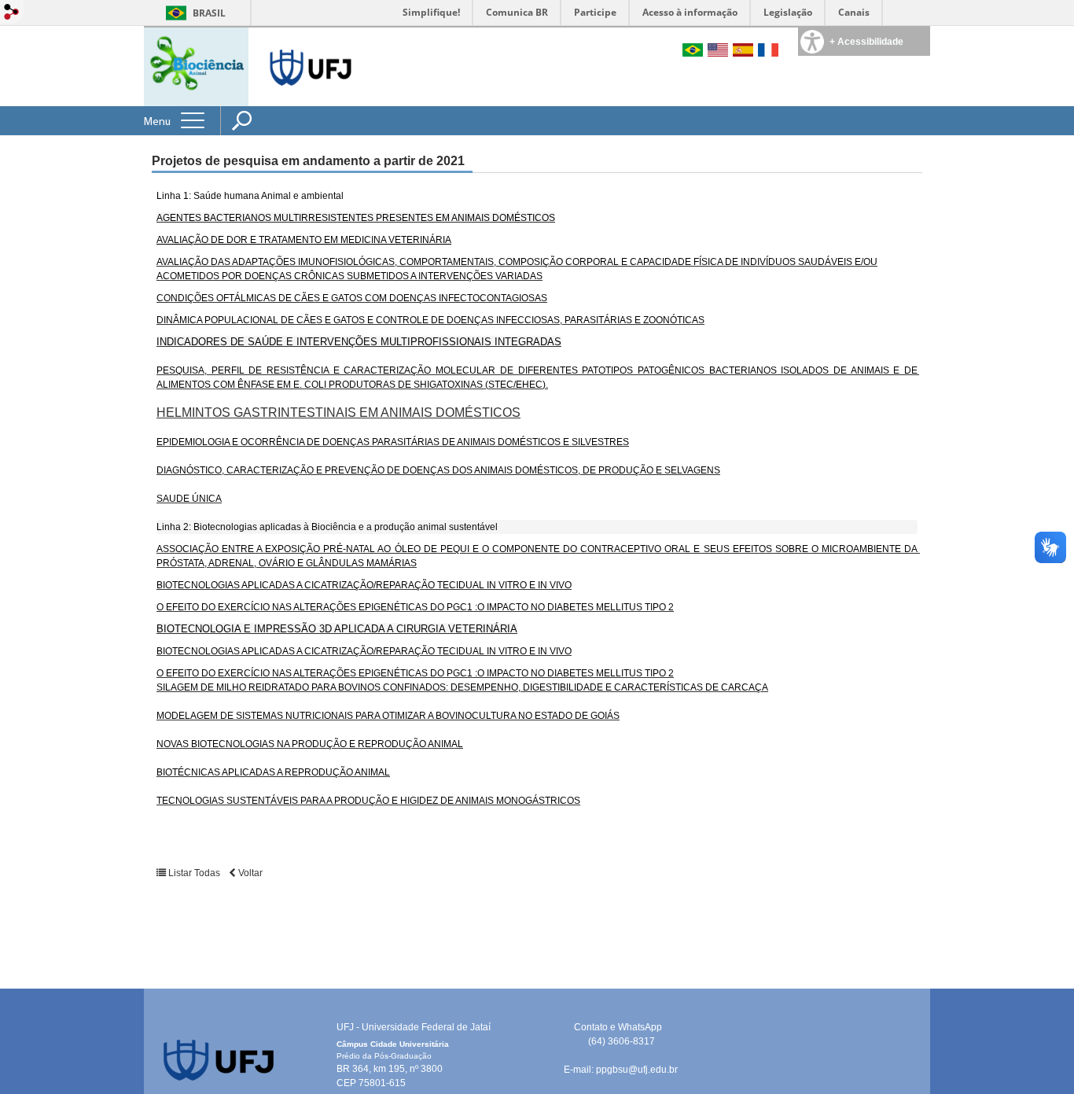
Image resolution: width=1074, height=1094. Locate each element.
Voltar (249, 873)
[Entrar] (12, 13)
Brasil (209, 13)
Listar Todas (194, 873)
